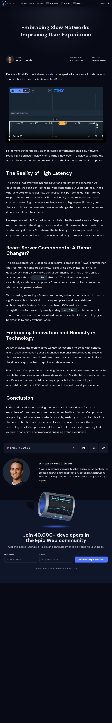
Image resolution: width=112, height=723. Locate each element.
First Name (9, 554)
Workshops (29, 3)
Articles (67, 3)
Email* (42, 554)
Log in (102, 3)
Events (79, 3)
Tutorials (54, 3)
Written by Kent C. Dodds (56, 463)
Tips (42, 3)
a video (50, 74)
